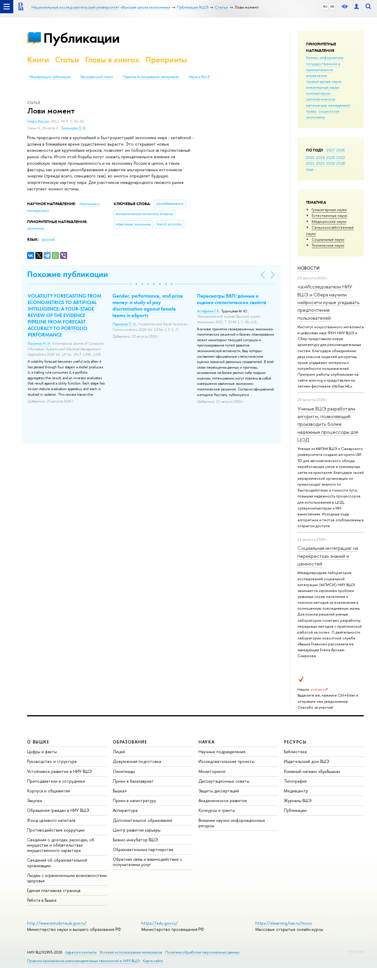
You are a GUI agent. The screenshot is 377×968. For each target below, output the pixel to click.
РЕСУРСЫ (295, 742)
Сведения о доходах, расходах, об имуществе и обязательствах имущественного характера (60, 845)
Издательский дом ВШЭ (306, 761)
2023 (330, 157)
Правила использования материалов (151, 77)
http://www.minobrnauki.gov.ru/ (57, 923)
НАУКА (207, 742)
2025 (310, 157)
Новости (308, 268)
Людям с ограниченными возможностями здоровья (67, 878)
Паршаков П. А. (124, 324)
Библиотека (295, 751)
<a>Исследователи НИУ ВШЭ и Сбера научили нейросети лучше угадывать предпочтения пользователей (328, 302)
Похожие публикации (67, 274)
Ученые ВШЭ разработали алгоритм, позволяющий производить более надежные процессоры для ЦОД (327, 424)
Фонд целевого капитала (51, 820)
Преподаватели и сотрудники (56, 781)
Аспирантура (125, 810)
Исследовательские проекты (226, 761)
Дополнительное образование (142, 820)
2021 (310, 163)
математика (316, 105)
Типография (295, 781)
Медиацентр (296, 791)
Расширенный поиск (96, 77)
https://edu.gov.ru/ (159, 923)
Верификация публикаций (50, 77)
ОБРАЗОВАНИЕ (130, 742)
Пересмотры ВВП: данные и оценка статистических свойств (231, 299)
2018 (340, 163)
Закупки (34, 800)
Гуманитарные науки (329, 209)
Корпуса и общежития (48, 791)
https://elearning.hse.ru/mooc (283, 923)
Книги (38, 60)
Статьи (67, 60)
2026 (340, 150)
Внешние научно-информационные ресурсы (232, 822)
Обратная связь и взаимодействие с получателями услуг (147, 861)
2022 (340, 157)
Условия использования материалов (131, 952)
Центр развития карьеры (137, 830)
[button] (130, 284)
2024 (320, 157)
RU (325, 6)
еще (309, 169)
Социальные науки (328, 239)
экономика (315, 117)
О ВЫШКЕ (38, 742)
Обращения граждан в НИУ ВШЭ (58, 810)
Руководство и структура (52, 761)
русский (48, 239)
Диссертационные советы (224, 781)
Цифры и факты (42, 751)
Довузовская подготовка (137, 761)
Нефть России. (39, 121)
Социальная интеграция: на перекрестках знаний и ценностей (327, 556)
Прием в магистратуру (134, 800)
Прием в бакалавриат (133, 781)
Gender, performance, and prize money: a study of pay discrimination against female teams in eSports (148, 306)
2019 (330, 163)
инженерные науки (322, 87)
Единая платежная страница (53, 890)
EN (332, 6)
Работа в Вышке (42, 900)
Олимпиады (124, 771)
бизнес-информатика (324, 57)
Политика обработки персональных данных (202, 952)
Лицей (119, 751)
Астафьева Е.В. (208, 311)
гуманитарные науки (323, 81)
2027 (330, 150)
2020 (320, 163)
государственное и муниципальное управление (323, 69)
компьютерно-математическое (320, 96)
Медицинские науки (329, 221)
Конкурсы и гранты (217, 810)
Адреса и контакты (81, 952)
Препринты (166, 60)
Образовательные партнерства (143, 849)
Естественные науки (329, 215)
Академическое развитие (223, 800)
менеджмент (339, 105)
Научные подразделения (222, 751)
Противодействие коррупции (56, 830)
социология (328, 111)
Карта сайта (153, 960)
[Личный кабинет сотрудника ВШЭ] (356, 6)
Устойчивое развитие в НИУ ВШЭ (59, 771)
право (311, 111)
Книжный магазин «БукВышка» (312, 771)
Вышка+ (120, 791)
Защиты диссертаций (219, 791)
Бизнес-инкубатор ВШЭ (135, 839)
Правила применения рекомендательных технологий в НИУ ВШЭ (83, 960)
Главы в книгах (112, 60)
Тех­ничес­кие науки (328, 245)
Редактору (356, 951)
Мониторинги (212, 771)
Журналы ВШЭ (298, 800)
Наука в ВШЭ (198, 77)
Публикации (81, 38)
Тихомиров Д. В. (73, 128)
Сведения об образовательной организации (57, 862)
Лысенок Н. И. (39, 343)
